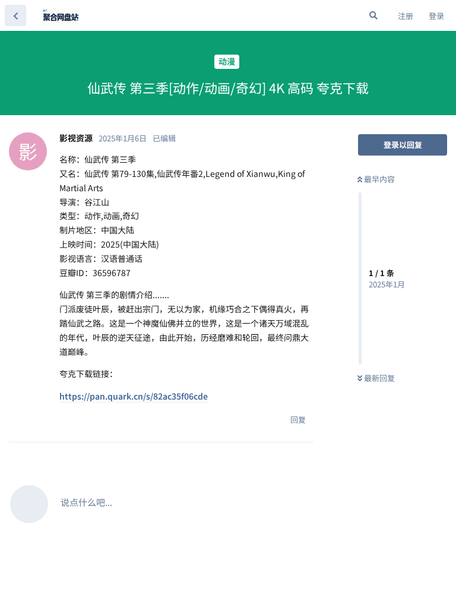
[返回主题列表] (15, 15)
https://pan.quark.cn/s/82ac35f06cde (133, 396)
